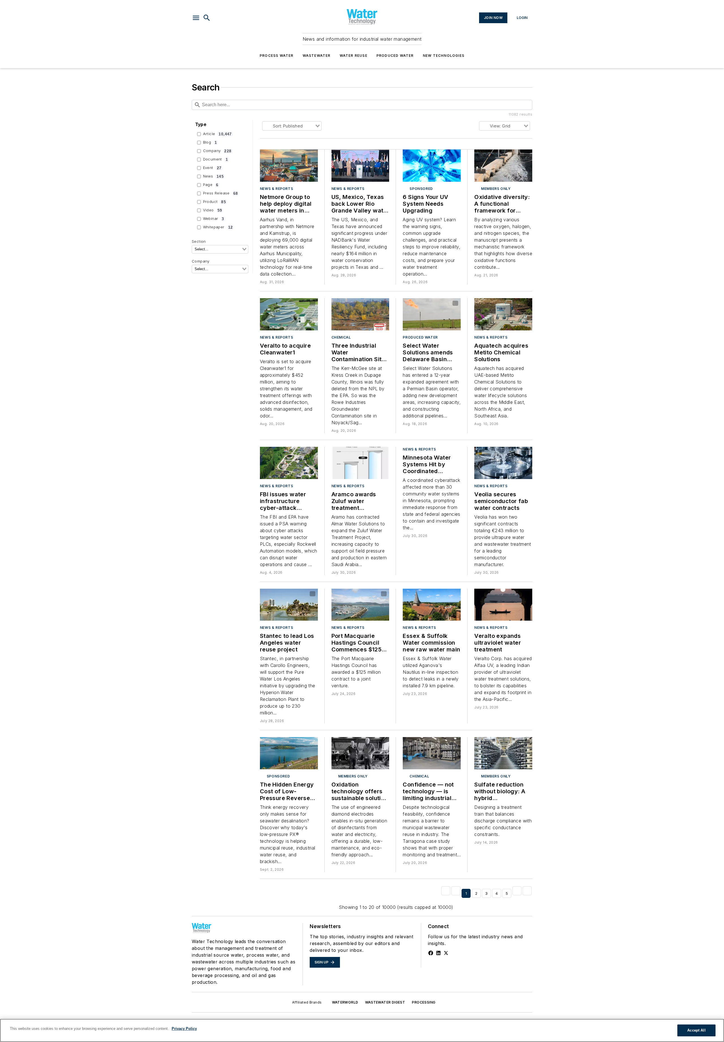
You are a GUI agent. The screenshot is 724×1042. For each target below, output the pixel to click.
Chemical (341, 337)
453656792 (500, 452)
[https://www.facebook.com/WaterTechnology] (431, 953)
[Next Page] (517, 890)
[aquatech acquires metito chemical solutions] (503, 314)
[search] (206, 18)
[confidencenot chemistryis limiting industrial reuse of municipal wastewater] (432, 753)
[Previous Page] (455, 890)
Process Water (277, 55)
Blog (210, 142)
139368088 (504, 304)
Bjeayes (371, 594)
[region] (362, 1030)
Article (217, 134)
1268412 (284, 304)
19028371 (280, 594)
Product (214, 202)
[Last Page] (527, 890)
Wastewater (317, 55)
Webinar (213, 218)
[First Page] (445, 890)
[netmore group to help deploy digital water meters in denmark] (289, 166)
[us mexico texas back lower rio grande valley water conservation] (360, 166)
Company (217, 151)
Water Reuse (353, 55)
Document (215, 159)
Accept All (696, 1030)
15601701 (284, 452)
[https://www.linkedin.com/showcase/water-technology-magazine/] (438, 953)
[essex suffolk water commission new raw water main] (432, 605)
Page (211, 185)
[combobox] (220, 249)
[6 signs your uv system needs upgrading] (432, 166)
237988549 (425, 304)
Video (212, 210)
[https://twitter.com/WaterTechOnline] (446, 953)
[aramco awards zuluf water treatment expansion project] (360, 463)
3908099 (351, 594)
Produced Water (395, 55)
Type (201, 124)
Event (212, 168)
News (213, 176)
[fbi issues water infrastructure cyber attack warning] (289, 463)
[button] (196, 18)
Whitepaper (218, 227)
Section (199, 241)
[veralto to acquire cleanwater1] (289, 314)
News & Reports (276, 189)
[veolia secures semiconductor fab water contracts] (503, 463)
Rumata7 (486, 307)
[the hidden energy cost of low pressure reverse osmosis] (289, 753)
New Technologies (443, 55)
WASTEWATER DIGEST (385, 1002)
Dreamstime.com (509, 158)
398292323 (495, 155)
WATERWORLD (345, 1002)
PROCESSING (423, 1002)
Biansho (300, 594)
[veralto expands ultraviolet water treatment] (503, 605)
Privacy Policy (184, 1028)
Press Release (220, 193)
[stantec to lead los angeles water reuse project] (289, 605)
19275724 (500, 594)
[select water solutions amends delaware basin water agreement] (432, 314)
